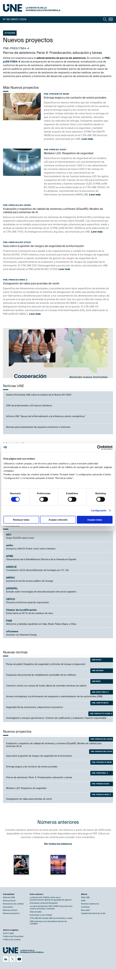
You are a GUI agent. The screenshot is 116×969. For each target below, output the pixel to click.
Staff (83, 901)
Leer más (87, 139)
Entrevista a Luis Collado (41, 915)
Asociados (8, 907)
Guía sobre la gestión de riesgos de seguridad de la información (43, 246)
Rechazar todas (21, 519)
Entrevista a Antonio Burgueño (44, 903)
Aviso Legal (8, 933)
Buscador (85, 910)
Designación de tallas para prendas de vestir (31, 283)
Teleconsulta (36, 912)
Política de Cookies (12, 940)
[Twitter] (12, 959)
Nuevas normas (10, 910)
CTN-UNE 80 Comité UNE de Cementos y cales (51, 918)
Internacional (9, 901)
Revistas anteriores (90, 904)
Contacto (85, 907)
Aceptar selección (58, 519)
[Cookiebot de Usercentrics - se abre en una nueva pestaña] (99, 447)
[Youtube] (19, 959)
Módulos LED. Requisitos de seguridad (68, 153)
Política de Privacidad (13, 936)
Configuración (98, 510)
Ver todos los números (58, 844)
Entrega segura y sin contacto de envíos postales (75, 97)
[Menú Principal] (110, 19)
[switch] (43, 499)
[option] (58, 353)
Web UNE (85, 898)
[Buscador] (105, 19)
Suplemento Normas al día (93, 913)
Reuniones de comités (13, 904)
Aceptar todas (94, 519)
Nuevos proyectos (11, 913)
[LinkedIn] (5, 959)
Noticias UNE (9, 898)
